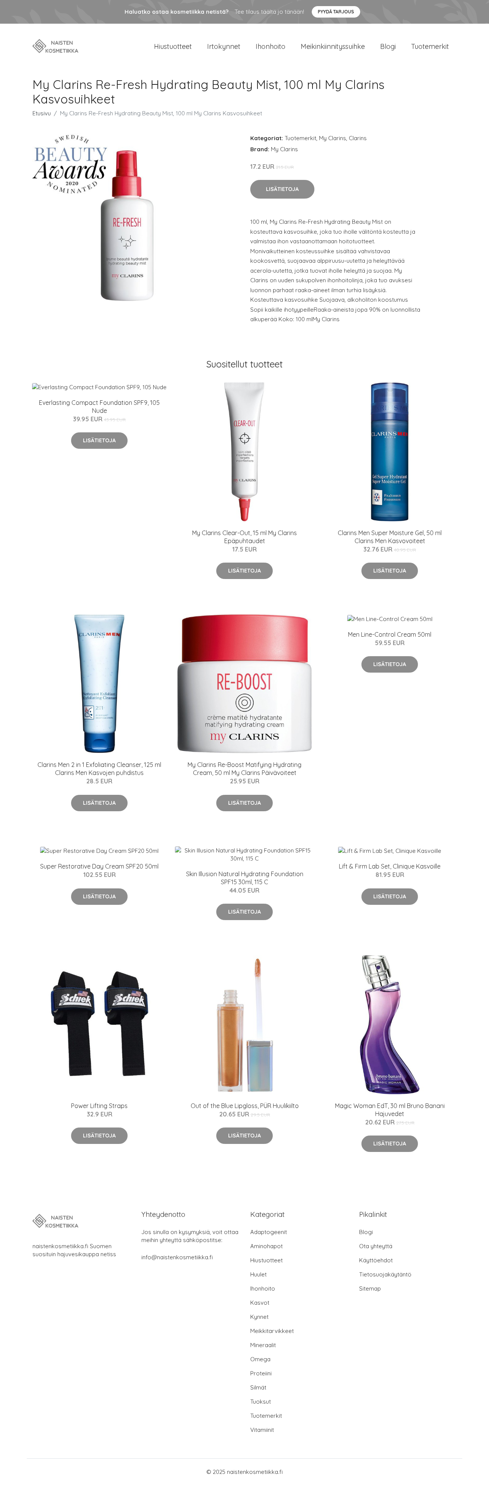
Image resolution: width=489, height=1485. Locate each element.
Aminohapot (266, 1246)
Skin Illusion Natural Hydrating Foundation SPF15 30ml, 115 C (244, 878)
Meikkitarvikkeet (272, 1331)
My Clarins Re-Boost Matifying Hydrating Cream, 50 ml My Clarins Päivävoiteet (244, 768)
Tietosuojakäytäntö (385, 1274)
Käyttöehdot (376, 1260)
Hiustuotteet (173, 46)
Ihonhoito (270, 46)
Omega (260, 1359)
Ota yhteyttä (375, 1246)
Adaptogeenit (268, 1232)
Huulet (258, 1274)
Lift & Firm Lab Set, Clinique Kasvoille (389, 866)
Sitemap (370, 1288)
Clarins (358, 138)
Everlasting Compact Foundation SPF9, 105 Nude (99, 406)
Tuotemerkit (430, 46)
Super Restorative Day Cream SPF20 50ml (99, 866)
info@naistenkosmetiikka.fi (177, 1257)
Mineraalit (263, 1345)
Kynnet (259, 1316)
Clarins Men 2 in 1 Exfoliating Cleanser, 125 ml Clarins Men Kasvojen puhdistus (99, 768)
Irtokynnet (223, 46)
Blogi (388, 46)
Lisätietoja (282, 189)
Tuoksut (260, 1401)
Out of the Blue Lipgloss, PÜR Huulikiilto (245, 1106)
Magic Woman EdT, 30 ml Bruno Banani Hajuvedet (390, 1110)
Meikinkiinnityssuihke (333, 46)
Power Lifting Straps (99, 1106)
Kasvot (259, 1302)
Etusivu (41, 113)
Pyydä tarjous (336, 12)
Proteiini (261, 1373)
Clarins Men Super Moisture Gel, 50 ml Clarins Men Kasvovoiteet (390, 537)
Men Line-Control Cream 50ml (389, 634)
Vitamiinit (262, 1429)
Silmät (258, 1387)
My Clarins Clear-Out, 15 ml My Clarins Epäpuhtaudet (244, 537)
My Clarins (332, 138)
